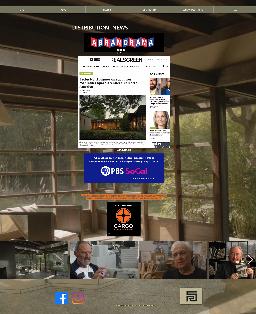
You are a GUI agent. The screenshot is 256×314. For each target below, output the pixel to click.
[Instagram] (78, 298)
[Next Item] (250, 259)
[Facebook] (61, 298)
